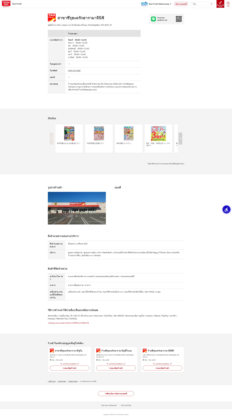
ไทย (194, 4)
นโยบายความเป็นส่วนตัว (109, 405)
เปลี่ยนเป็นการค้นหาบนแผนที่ (116, 393)
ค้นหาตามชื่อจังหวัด (220, 5)
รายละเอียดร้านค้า (69, 368)
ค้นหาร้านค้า (17, 4)
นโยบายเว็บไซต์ (126, 405)
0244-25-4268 (74, 70)
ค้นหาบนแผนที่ (181, 4)
